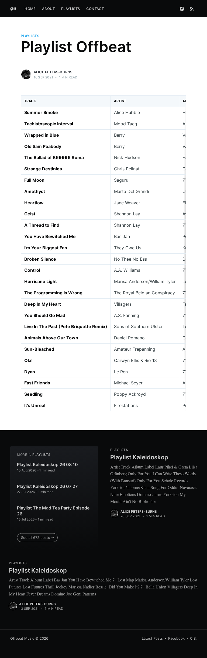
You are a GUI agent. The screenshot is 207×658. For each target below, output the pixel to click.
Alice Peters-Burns (53, 72)
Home (30, 8)
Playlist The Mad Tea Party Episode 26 (53, 510)
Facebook (176, 638)
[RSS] (192, 8)
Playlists (70, 8)
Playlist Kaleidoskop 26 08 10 (47, 464)
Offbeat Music (22, 638)
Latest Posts (152, 638)
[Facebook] (182, 8)
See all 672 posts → (37, 537)
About (48, 8)
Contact (95, 8)
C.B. (193, 638)
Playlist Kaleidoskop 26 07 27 (47, 486)
